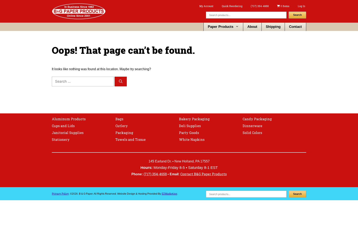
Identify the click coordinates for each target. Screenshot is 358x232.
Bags (119, 119)
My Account (206, 6)
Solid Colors (252, 132)
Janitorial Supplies (67, 132)
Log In (301, 6)
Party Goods (189, 132)
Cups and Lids (63, 126)
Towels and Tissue (130, 139)
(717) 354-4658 (260, 6)
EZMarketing (169, 193)
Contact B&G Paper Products (203, 174)
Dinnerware (252, 126)
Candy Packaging (257, 119)
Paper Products (220, 27)
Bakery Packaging (194, 119)
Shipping (273, 27)
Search (297, 15)
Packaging (124, 132)
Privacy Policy (60, 193)
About (252, 27)
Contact (295, 27)
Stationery (61, 139)
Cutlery (121, 126)
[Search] (121, 82)
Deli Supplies (190, 126)
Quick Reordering (232, 6)
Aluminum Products (69, 119)
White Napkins (191, 139)
